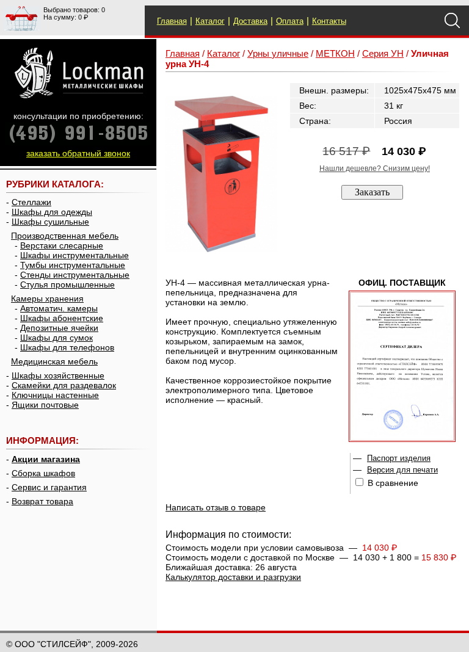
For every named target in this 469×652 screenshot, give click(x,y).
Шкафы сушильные (50, 221)
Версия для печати (402, 469)
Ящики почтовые (45, 405)
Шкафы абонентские (61, 318)
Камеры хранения (47, 298)
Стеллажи (31, 202)
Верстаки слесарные (61, 245)
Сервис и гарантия (49, 487)
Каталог (210, 21)
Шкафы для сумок (56, 337)
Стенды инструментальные (74, 275)
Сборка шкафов (43, 473)
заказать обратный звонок (78, 153)
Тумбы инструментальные (72, 265)
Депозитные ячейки (59, 328)
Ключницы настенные (55, 395)
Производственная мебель (64, 236)
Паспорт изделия (399, 458)
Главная (172, 21)
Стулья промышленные (67, 284)
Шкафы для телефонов (67, 347)
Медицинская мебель (54, 361)
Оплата (290, 21)
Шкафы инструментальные (74, 255)
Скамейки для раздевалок (64, 385)
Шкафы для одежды (52, 212)
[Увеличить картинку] (221, 174)
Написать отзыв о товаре (215, 507)
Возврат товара (42, 501)
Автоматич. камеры (59, 308)
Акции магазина (46, 459)
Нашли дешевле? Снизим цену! (374, 168)
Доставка (250, 21)
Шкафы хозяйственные (58, 375)
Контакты (329, 21)
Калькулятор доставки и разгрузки (233, 577)
